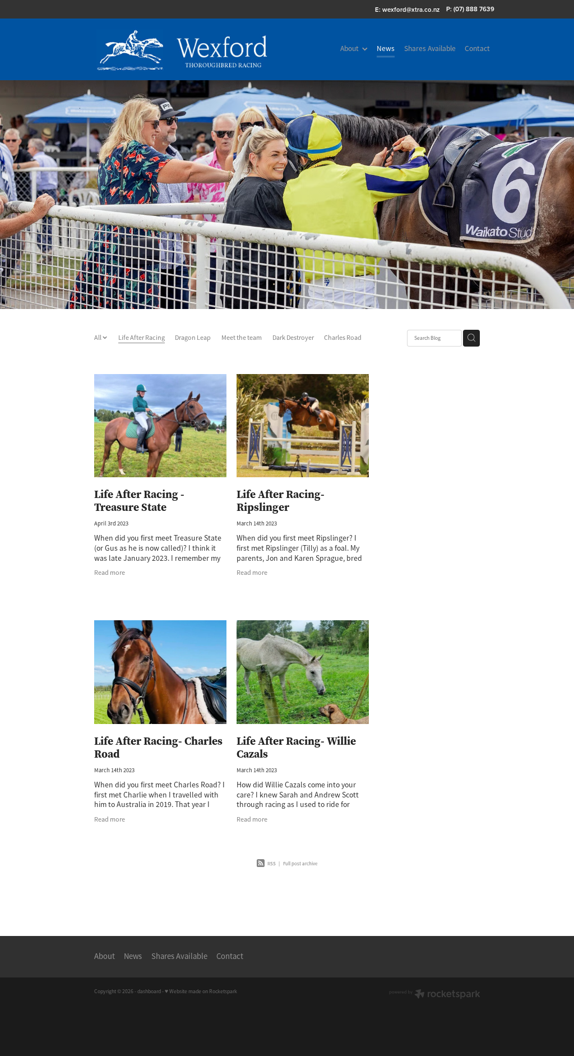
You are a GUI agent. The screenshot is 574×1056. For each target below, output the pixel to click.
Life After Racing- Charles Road (158, 747)
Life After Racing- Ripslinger (281, 500)
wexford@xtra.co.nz (410, 8)
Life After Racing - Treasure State (139, 500)
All (98, 337)
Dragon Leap (193, 337)
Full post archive (300, 863)
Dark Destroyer (293, 337)
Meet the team (241, 337)
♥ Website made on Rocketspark (201, 991)
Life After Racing (141, 337)
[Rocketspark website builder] (434, 995)
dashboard (149, 991)
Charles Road (343, 337)
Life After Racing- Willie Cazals (296, 747)
